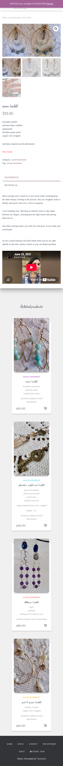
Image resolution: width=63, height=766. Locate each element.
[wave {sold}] (31, 345)
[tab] (31, 177)
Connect (33, 744)
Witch (21, 744)
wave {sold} (31, 381)
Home (4, 18)
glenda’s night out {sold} (31, 485)
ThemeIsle (41, 759)
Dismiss (49, 4)
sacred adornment (14, 18)
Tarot (22, 752)
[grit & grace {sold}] (31, 665)
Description (12, 177)
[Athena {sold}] (31, 565)
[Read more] (45, 408)
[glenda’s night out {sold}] (31, 448)
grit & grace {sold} (31, 702)
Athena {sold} (31, 602)
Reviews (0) (11, 185)
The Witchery (49, 744)
